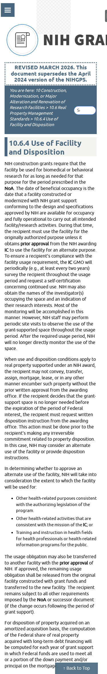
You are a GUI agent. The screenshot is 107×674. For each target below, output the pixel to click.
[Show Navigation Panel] (49, 10)
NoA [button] (9, 188)
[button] (88, 110)
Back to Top (77, 668)
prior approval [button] (35, 244)
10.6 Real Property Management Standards (38, 113)
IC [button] (7, 250)
